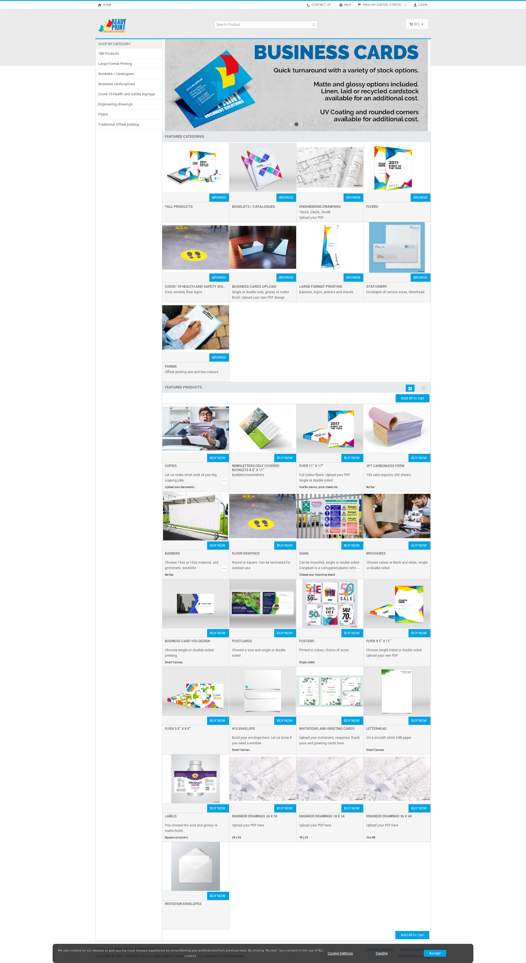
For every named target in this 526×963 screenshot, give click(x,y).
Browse (219, 197)
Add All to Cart (412, 398)
